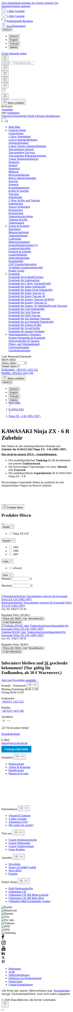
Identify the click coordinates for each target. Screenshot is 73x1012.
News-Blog (15, 870)
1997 (15, 554)
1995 (15, 547)
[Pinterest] (3, 962)
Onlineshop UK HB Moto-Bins (26, 898)
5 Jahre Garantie (15, 11)
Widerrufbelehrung (19, 975)
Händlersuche (16, 770)
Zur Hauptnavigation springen (29, 4)
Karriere (13, 873)
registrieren (13, 112)
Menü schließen (16, 103)
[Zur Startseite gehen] (14, 53)
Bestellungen (53, 115)
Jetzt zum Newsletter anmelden (18, 680)
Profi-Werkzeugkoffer (21, 888)
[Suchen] (5, 68)
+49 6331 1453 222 (12, 701)
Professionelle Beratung (19, 21)
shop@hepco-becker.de (14, 743)
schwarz (17, 568)
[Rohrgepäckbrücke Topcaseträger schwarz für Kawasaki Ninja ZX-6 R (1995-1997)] (36, 599)
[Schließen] (2, 1009)
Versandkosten (61, 990)
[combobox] (17, 63)
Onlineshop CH (17, 891)
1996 (15, 550)
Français (14, 43)
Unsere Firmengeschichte (23, 839)
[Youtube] (3, 949)
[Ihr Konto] (5, 96)
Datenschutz (15, 981)
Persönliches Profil (23, 115)
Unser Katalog (17, 849)
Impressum (15, 968)
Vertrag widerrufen (16, 749)
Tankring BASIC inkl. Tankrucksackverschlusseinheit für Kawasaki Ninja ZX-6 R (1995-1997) (33, 634)
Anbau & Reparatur (20, 767)
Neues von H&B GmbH (22, 867)
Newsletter (15, 864)
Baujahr (7, 540)
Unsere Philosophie (19, 843)
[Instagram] (3, 944)
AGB (12, 971)
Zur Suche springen (43, 2)
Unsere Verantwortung (21, 846)
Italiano (13, 47)
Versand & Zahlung (19, 815)
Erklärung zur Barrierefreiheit (25, 978)
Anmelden (7, 109)
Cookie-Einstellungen (21, 984)
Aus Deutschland (16, 26)
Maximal (17, 585)
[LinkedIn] (3, 954)
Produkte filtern (15, 507)
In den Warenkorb (12, 622)
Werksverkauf (16, 763)
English (14, 39)
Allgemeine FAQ (18, 821)
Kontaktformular (10, 733)
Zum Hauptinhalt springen (16, 2)
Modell (6, 527)
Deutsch (14, 36)
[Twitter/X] (3, 958)
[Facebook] (2, 938)
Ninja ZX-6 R (21, 533)
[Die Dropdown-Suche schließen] (5, 73)
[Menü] (5, 58)
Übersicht (7, 115)
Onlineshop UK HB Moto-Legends (28, 894)
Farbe (6, 561)
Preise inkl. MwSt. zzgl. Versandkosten (23, 618)
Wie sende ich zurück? (21, 825)
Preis (6, 575)
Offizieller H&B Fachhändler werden (29, 901)
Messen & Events (18, 773)
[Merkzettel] (3, 91)
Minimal (16, 578)
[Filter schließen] (2, 523)
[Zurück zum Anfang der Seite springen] (5, 1004)
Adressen (40, 115)
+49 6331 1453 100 (12, 710)
